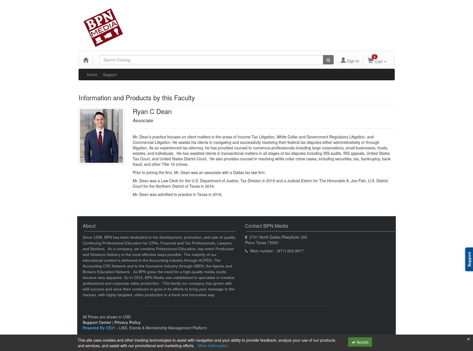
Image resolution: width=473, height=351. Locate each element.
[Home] (86, 60)
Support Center (97, 322)
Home (92, 74)
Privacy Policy (127, 322)
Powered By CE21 (100, 327)
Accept (362, 342)
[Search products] (328, 59)
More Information (213, 345)
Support (110, 74)
